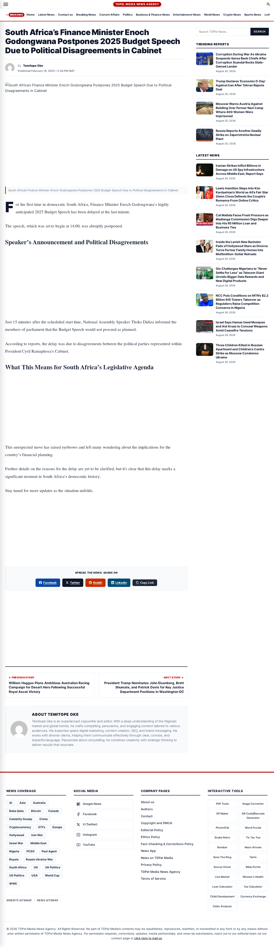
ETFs (41, 827)
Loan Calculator (222, 886)
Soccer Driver (222, 867)
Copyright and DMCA (156, 823)
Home (31, 14)
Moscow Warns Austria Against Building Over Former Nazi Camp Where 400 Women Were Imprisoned (239, 110)
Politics (128, 14)
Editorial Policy (152, 830)
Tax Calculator (253, 886)
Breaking (16, 14)
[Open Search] (268, 4)
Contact (146, 816)
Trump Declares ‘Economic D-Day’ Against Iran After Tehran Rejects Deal (240, 85)
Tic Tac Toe (253, 837)
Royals (14, 859)
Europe (57, 827)
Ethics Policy (150, 837)
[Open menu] (6, 4)
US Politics (16, 875)
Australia (39, 802)
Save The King (222, 857)
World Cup (52, 875)
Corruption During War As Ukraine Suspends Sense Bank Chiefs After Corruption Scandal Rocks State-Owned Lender (241, 60)
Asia (22, 802)
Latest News (46, 14)
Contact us (65, 14)
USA (34, 875)
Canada (53, 811)
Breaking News (86, 14)
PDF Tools (222, 803)
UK (36, 867)
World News (212, 14)
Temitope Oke (33, 65)
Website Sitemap (19, 900)
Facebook (50, 582)
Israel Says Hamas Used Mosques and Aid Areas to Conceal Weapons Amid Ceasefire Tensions (242, 326)
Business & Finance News (153, 14)
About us (147, 802)
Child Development (222, 896)
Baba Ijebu (16, 811)
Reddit (97, 582)
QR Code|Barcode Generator (253, 815)
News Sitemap (47, 900)
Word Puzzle (253, 827)
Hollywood (16, 835)
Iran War (37, 835)
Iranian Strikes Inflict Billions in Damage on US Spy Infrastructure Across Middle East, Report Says (240, 169)
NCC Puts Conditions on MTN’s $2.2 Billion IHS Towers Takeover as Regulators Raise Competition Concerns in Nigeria (242, 301)
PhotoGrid (222, 827)
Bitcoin (36, 811)
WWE (13, 883)
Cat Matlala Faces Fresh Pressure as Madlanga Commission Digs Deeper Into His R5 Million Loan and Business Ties (242, 221)
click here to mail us (148, 938)
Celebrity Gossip (20, 819)
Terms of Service (153, 878)
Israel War (16, 843)
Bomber (222, 847)
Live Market (222, 876)
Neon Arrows (253, 847)
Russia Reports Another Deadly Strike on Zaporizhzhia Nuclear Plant (238, 135)
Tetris (253, 857)
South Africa (18, 867)
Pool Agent (49, 851)
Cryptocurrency (20, 827)
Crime (43, 819)
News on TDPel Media (157, 858)
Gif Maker (222, 813)
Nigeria (14, 851)
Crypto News (232, 14)
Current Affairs (109, 14)
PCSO (30, 851)
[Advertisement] (96, 269)
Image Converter (253, 803)
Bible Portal (253, 867)
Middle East (38, 843)
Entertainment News (187, 14)
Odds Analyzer (222, 906)
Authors (147, 809)
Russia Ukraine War (39, 859)
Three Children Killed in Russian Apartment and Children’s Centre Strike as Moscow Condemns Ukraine (240, 351)
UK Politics (52, 867)
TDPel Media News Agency (137, 4)
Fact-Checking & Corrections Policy (167, 844)
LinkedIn (121, 582)
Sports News (252, 14)
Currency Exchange (253, 896)
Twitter (75, 582)
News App (148, 851)
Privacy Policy (151, 864)
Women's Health (253, 876)
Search (260, 31)
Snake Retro (222, 837)
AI (10, 802)
